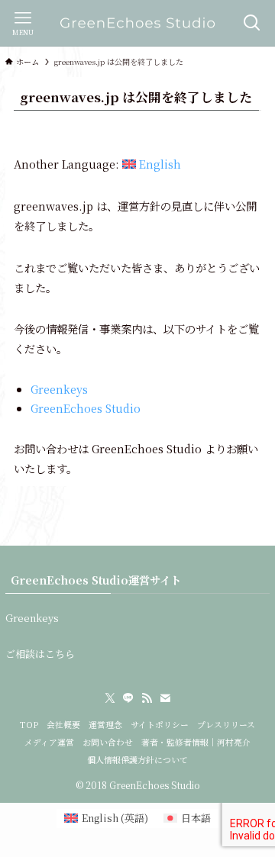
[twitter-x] (110, 698)
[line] (128, 698)
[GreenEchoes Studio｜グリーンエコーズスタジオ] (137, 23)
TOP (29, 724)
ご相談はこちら (40, 653)
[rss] (147, 698)
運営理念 (105, 724)
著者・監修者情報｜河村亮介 (196, 742)
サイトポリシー (160, 724)
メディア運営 (49, 742)
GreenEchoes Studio (86, 408)
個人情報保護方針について (137, 759)
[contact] (165, 698)
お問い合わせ (107, 742)
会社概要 (63, 724)
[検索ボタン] (252, 23)
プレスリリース (226, 724)
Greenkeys (59, 389)
